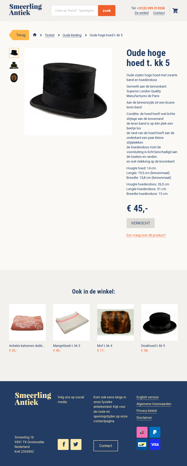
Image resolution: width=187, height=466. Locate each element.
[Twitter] (76, 449)
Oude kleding (72, 35)
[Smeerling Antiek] (25, 15)
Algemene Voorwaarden (154, 404)
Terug (20, 35)
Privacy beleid (147, 411)
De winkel (142, 13)
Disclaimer (144, 417)
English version (148, 397)
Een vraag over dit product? (146, 235)
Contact (159, 13)
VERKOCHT (140, 223)
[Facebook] (64, 449)
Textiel (49, 35)
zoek (107, 10)
